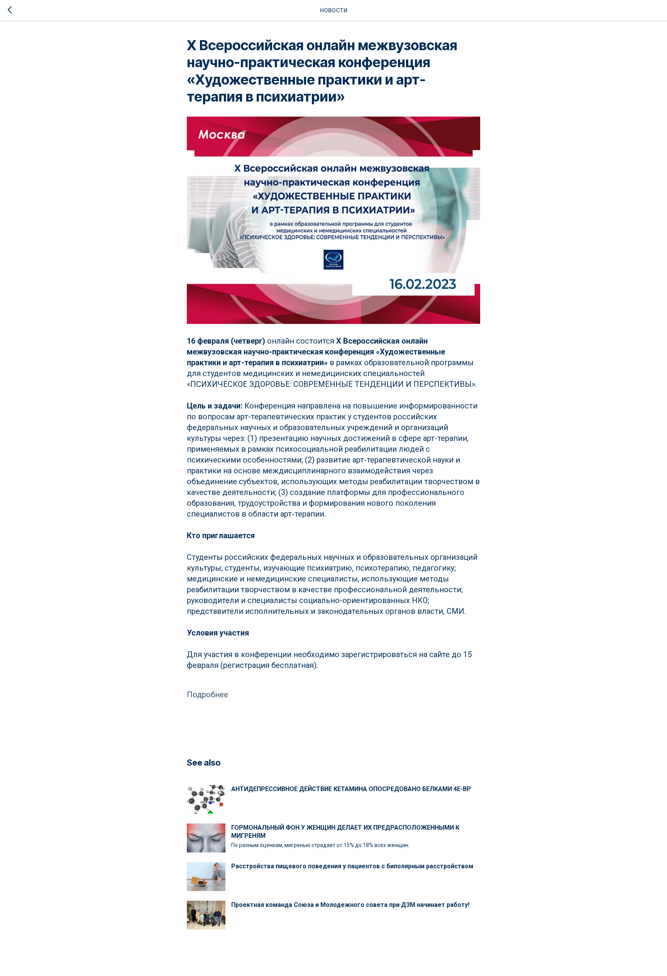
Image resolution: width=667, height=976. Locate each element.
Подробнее (207, 694)
